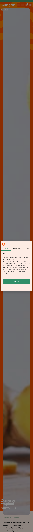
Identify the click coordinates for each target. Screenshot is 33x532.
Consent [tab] (6, 248)
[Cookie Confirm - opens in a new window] (3, 244)
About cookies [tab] (16, 248)
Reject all (16, 287)
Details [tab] (27, 248)
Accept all (16, 281)
